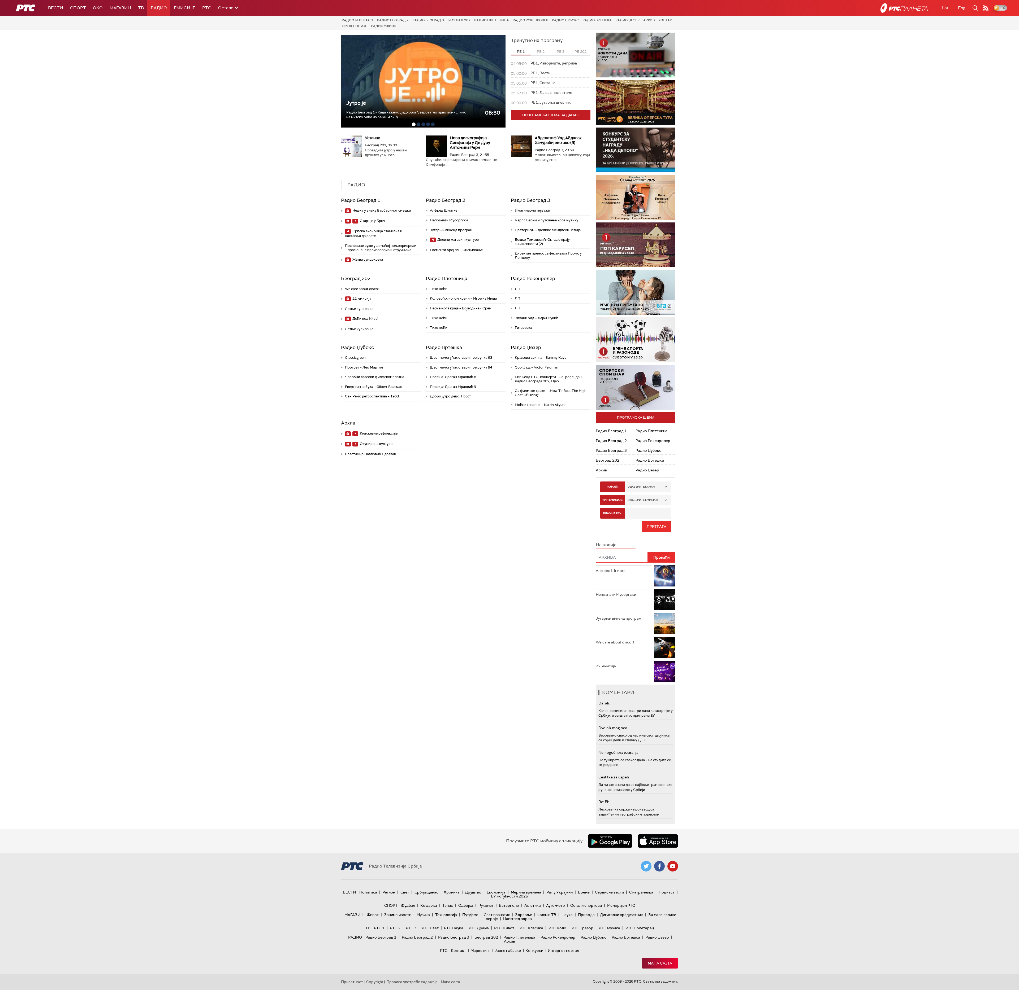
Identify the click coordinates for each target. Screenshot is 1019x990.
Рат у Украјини (559, 892)
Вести (55, 8)
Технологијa (446, 914)
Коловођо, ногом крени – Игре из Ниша (463, 298)
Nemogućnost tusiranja (618, 752)
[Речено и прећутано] (635, 292)
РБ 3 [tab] (560, 51)
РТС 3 (411, 928)
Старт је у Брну (372, 220)
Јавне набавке (508, 950)
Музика (423, 914)
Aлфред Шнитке (443, 210)
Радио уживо (383, 26)
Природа (586, 914)
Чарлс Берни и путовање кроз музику (546, 220)
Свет (404, 892)
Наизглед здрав (517, 918)
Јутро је (356, 103)
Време (584, 892)
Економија (496, 892)
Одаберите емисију (643, 500)
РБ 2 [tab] (541, 51)
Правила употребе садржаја (412, 981)
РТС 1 (379, 928)
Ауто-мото (555, 905)
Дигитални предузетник (621, 914)
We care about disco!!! (362, 289)
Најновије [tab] (606, 544)
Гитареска (523, 327)
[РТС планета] (904, 8)
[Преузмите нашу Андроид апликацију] (610, 841)
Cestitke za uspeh (613, 777)
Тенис (447, 905)
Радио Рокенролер (530, 20)
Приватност (352, 981)
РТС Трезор (582, 928)
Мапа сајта (660, 963)
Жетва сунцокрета (367, 259)
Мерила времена (526, 892)
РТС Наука (453, 928)
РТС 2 (395, 928)
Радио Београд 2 (393, 20)
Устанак (372, 138)
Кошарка (428, 905)
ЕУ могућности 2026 (509, 896)
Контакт (666, 20)
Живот (373, 914)
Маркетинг (480, 950)
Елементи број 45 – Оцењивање (456, 250)
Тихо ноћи (438, 289)
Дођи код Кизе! (365, 318)
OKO (98, 8)
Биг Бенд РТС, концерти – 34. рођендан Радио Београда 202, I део (548, 379)
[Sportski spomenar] (635, 387)
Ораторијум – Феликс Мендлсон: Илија (548, 230)
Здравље (523, 914)
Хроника (452, 892)
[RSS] (986, 8)
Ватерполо (509, 905)
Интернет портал (563, 950)
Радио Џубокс (565, 20)
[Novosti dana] (635, 55)
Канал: (612, 486)
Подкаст (667, 892)
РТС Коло (557, 928)
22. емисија (361, 298)
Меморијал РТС (621, 905)
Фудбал (408, 905)
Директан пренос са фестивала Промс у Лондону (548, 255)
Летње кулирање (359, 308)
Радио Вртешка (597, 20)
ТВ (141, 8)
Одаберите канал (641, 486)
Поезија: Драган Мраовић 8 (453, 377)
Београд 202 (459, 20)
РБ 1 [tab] (521, 51)
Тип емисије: (612, 500)
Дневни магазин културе (458, 239)
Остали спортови (586, 905)
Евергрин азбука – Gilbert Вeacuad (373, 386)
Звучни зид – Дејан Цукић (536, 318)
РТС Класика (531, 928)
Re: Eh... (605, 801)
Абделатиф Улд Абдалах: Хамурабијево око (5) (558, 140)
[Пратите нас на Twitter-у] (646, 866)
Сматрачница (641, 892)
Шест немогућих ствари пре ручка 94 (461, 367)
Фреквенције (354, 26)
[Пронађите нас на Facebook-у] (659, 866)
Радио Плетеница (491, 20)
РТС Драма (479, 928)
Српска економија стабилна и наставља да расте (373, 233)
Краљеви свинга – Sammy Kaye (540, 357)
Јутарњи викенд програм (451, 230)
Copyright (374, 981)
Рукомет (486, 905)
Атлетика (532, 905)
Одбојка (465, 905)
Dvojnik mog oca (612, 727)
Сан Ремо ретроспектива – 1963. (372, 396)
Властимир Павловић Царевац (370, 454)
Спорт (78, 8)
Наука (567, 914)
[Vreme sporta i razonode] (635, 339)
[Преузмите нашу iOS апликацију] (658, 841)
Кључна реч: (612, 513)
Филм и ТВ (546, 914)
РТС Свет (430, 928)
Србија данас (426, 892)
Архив (649, 20)
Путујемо (470, 914)
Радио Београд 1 (357, 20)
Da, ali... (604, 703)
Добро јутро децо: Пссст (450, 396)
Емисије (184, 8)
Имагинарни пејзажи (532, 210)
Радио (159, 8)
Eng (961, 8)
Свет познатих (497, 914)
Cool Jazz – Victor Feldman (536, 367)
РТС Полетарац (639, 928)
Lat (945, 8)
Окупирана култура (375, 443)
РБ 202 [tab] (580, 51)
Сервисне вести (609, 892)
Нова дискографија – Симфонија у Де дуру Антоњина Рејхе (470, 142)
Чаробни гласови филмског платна (374, 377)
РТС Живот (504, 928)
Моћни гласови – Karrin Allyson (541, 404)
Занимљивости (397, 914)
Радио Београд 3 (428, 20)
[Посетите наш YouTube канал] (672, 866)
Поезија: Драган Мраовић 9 (453, 386)
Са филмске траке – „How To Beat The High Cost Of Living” (550, 392)
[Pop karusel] (635, 244)
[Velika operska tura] (635, 102)
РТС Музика (609, 928)
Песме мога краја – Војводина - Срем (460, 308)
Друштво (473, 892)
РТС (206, 8)
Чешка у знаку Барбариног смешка (381, 210)
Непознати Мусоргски (449, 220)
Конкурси (534, 950)
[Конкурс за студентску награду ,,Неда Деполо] (635, 150)
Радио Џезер (627, 20)
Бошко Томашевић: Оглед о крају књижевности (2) (542, 241)
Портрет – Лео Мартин (364, 367)
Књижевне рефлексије (378, 433)
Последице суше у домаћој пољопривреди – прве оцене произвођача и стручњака (380, 247)
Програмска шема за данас (550, 115)
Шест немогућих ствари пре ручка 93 (461, 357)
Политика (368, 892)
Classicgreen (355, 357)
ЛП (517, 289)
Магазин (120, 8)
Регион (388, 892)
